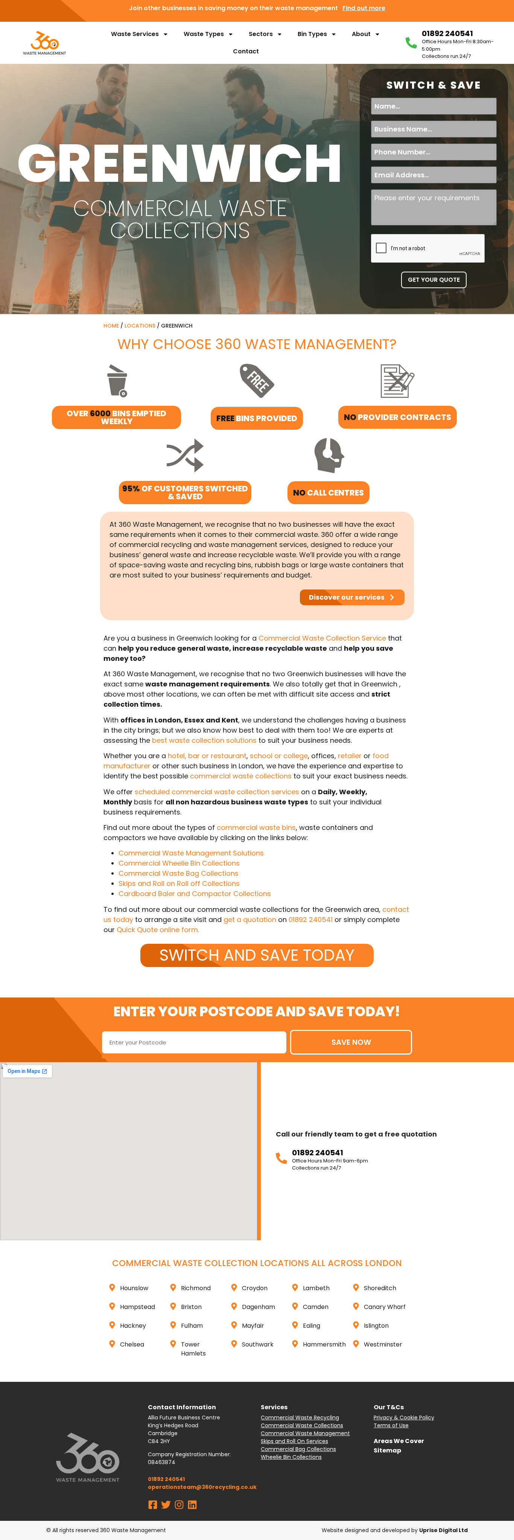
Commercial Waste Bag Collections (179, 873)
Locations (140, 325)
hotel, (178, 755)
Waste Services (135, 34)
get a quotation (250, 919)
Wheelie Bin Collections (291, 1457)
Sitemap (387, 1450)
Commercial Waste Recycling (300, 1417)
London (383, 1263)
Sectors (261, 34)
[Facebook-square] (153, 1505)
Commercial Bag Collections (298, 1449)
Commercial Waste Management (305, 1433)
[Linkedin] (192, 1505)
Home (111, 325)
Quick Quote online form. (158, 929)
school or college (279, 755)
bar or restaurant (217, 755)
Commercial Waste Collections (302, 1425)
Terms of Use (391, 1425)
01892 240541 (311, 919)
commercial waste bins (256, 827)
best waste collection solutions (204, 740)
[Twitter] (166, 1505)
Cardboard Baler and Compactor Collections (195, 893)
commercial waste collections (241, 776)
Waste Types (204, 34)
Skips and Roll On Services (294, 1441)
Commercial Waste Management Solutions (191, 853)
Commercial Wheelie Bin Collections (179, 863)
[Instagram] (179, 1505)
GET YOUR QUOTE (434, 279)
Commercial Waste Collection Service (322, 638)
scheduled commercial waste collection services (217, 791)
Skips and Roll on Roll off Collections (179, 883)
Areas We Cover (399, 1441)
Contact (246, 51)
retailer (350, 755)
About (361, 34)
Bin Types (312, 34)
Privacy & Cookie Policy (404, 1417)
